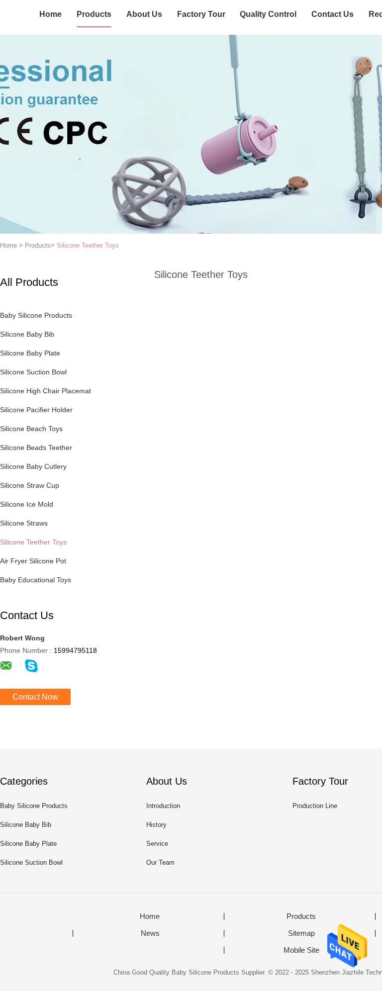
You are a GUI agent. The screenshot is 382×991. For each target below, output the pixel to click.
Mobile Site (301, 950)
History (156, 824)
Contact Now (35, 697)
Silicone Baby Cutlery (33, 466)
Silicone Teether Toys (88, 245)
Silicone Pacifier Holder (36, 410)
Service (157, 843)
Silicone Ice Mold (26, 504)
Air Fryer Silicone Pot (33, 561)
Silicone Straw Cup (29, 485)
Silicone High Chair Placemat (45, 391)
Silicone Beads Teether (36, 447)
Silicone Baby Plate (30, 353)
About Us (144, 14)
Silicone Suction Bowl (33, 372)
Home (50, 14)
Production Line (314, 806)
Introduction (163, 806)
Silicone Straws (24, 523)
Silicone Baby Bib (27, 334)
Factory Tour (201, 14)
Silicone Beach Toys (31, 429)
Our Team (160, 862)
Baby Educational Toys (35, 580)
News (150, 933)
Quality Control (268, 14)
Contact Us (332, 14)
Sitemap (301, 933)
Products (94, 14)
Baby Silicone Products (36, 315)
